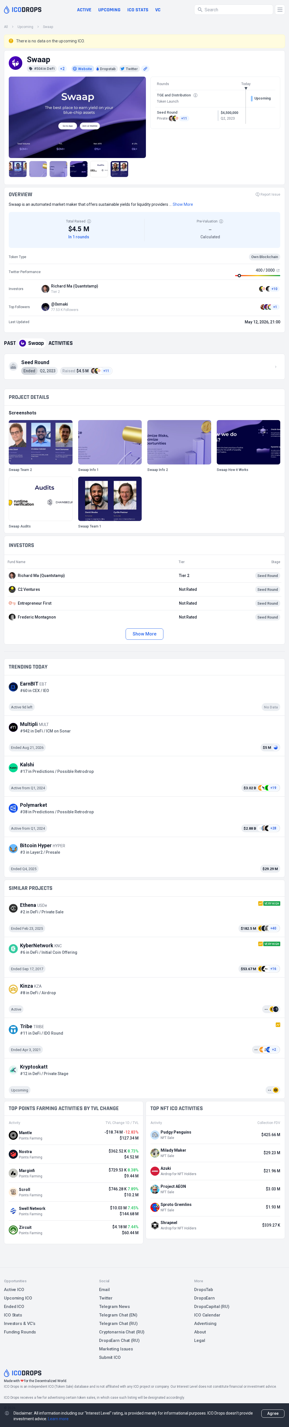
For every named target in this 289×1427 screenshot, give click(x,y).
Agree (273, 1413)
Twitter (106, 1298)
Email (104, 1289)
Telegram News (114, 1306)
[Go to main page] (22, 10)
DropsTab (203, 1289)
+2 (62, 68)
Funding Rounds (20, 1332)
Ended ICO (14, 1306)
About (200, 1332)
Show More (144, 634)
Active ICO (14, 1289)
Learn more (58, 1419)
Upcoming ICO (18, 1298)
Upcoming (109, 10)
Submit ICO (110, 1357)
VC (158, 10)
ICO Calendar (207, 1315)
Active (84, 10)
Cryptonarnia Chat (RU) (121, 1332)
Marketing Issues (116, 1349)
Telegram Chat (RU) (118, 1323)
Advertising (205, 1323)
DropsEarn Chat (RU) (119, 1340)
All (6, 27)
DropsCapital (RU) (211, 1306)
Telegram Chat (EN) (118, 1315)
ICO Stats (13, 1315)
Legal (199, 1340)
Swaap (48, 27)
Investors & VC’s (19, 1323)
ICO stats (137, 10)
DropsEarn (204, 1298)
